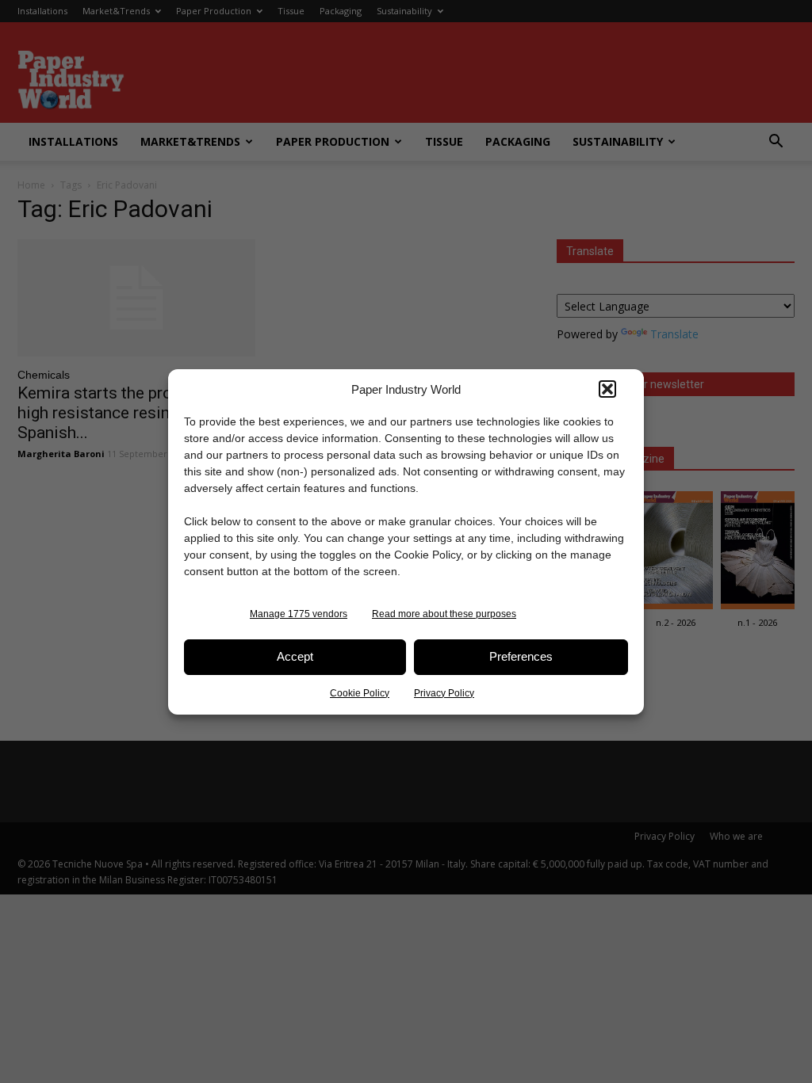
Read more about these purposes (444, 614)
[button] (607, 389)
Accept (295, 656)
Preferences (521, 656)
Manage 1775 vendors (298, 614)
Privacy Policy (444, 693)
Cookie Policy (359, 693)
